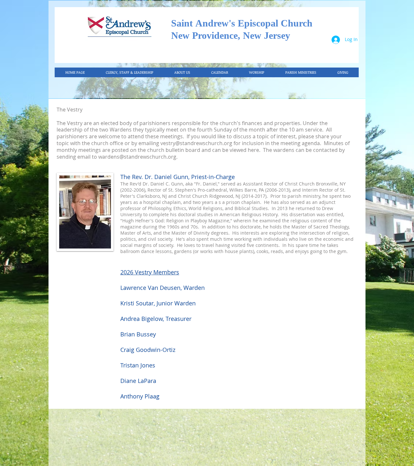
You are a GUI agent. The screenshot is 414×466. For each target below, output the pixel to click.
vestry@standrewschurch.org (196, 143)
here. (254, 150)
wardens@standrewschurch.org (137, 156)
